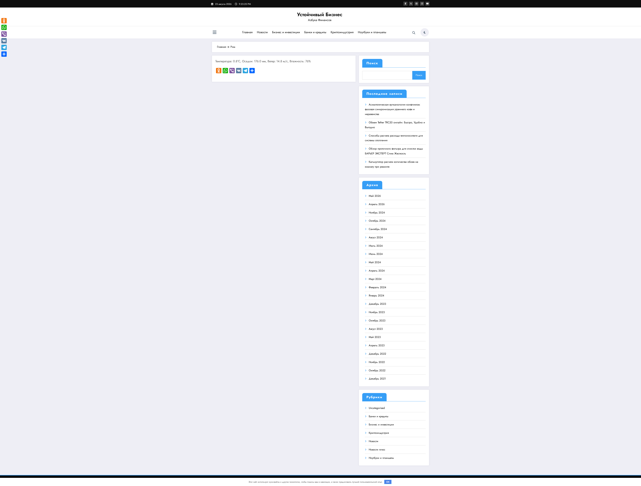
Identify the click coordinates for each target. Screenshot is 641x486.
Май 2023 (375, 337)
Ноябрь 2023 (377, 312)
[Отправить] (4, 54)
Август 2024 (376, 237)
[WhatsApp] (4, 27)
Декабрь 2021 (377, 379)
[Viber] (4, 34)
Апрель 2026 (377, 204)
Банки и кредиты (315, 32)
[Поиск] (414, 33)
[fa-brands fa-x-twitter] (411, 4)
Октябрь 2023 (377, 320)
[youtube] (427, 4)
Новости (262, 32)
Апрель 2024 (377, 271)
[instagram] (422, 4)
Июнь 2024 (376, 254)
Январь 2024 (376, 295)
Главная (247, 32)
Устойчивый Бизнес (319, 14)
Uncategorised (377, 408)
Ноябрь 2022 (377, 362)
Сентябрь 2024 (378, 229)
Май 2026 (375, 196)
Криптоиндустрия (342, 32)
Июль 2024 (376, 246)
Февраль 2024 (377, 287)
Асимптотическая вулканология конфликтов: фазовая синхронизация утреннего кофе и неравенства (392, 109)
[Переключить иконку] (214, 32)
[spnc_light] (424, 32)
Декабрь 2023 (377, 304)
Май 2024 (375, 262)
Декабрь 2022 (377, 354)
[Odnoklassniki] (4, 20)
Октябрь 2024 (377, 221)
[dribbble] (416, 4)
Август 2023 (376, 329)
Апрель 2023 (377, 345)
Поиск (372, 63)
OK (388, 481)
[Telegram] (4, 47)
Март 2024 (375, 279)
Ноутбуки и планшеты (372, 32)
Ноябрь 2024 (377, 212)
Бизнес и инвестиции (286, 32)
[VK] (4, 40)
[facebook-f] (405, 4)
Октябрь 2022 (377, 370)
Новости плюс (377, 449)
